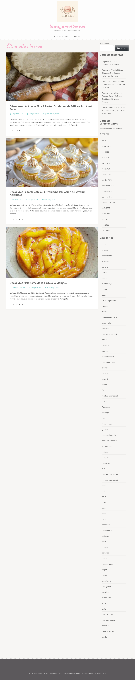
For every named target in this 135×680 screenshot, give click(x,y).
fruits (104, 418)
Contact (77, 36)
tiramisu (105, 626)
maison (105, 452)
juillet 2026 (106, 146)
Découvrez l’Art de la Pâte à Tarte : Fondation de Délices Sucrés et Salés (51, 107)
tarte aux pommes (109, 620)
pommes (105, 553)
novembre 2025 (108, 191)
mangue (105, 457)
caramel (105, 306)
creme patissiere (108, 362)
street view (106, 598)
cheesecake (106, 323)
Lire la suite (16, 131)
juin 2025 (105, 219)
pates (52, 114)
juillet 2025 (106, 214)
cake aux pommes (109, 300)
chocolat (105, 328)
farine (104, 384)
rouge (104, 575)
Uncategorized (50, 199)
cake (104, 295)
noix (103, 491)
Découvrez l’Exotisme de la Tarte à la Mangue (38, 283)
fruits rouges (107, 424)
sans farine (106, 581)
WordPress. (101, 673)
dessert (105, 379)
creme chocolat (108, 356)
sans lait (105, 592)
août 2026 (106, 141)
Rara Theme (81, 673)
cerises (104, 312)
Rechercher (104, 44)
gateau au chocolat (109, 441)
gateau (105, 429)
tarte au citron (107, 614)
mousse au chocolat (110, 480)
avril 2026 (106, 163)
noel (103, 485)
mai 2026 (105, 157)
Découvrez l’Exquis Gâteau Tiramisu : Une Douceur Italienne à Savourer (112, 73)
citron (104, 340)
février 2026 (106, 174)
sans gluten (106, 586)
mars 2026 (106, 169)
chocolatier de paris (109, 334)
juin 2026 (105, 152)
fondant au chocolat (110, 396)
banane (105, 267)
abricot (105, 244)
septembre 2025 (108, 202)
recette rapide (107, 564)
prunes (105, 558)
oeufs (104, 497)
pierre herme (107, 530)
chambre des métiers (110, 317)
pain (103, 508)
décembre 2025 (108, 185)
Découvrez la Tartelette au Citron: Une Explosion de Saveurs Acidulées (47, 193)
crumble (105, 368)
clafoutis (105, 345)
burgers (105, 289)
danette (105, 373)
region (104, 570)
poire (104, 541)
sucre (104, 603)
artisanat (105, 261)
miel (103, 469)
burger (105, 278)
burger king (106, 284)
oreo (104, 502)
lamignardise (34, 114)
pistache (105, 536)
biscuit (104, 272)
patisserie (106, 525)
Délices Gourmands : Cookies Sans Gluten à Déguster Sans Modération (113, 110)
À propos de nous (61, 36)
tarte (57, 114)
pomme (105, 547)
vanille (104, 637)
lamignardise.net (68, 26)
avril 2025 (106, 230)
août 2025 (106, 208)
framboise (106, 407)
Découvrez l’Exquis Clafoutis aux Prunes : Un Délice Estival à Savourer (113, 84)
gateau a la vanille (109, 435)
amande (105, 250)
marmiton (106, 463)
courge (105, 351)
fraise (104, 401)
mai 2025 (105, 225)
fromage (105, 413)
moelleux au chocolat (110, 474)
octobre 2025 (107, 197)
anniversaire (107, 256)
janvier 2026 (107, 180)
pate (47, 114)
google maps (107, 446)
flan (103, 390)
